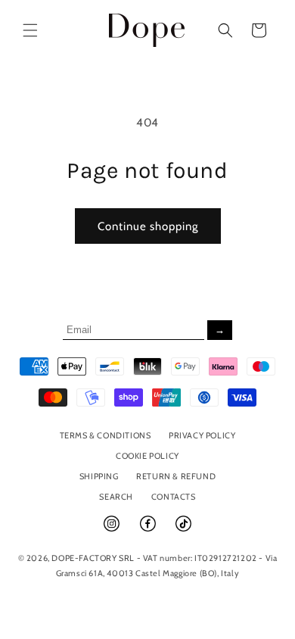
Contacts (173, 496)
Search (116, 496)
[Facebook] (149, 530)
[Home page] (147, 30)
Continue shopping (148, 226)
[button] (30, 30)
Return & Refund (176, 476)
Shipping (99, 476)
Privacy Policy (202, 435)
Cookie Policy (147, 455)
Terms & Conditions (105, 435)
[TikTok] (183, 530)
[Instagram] (113, 530)
